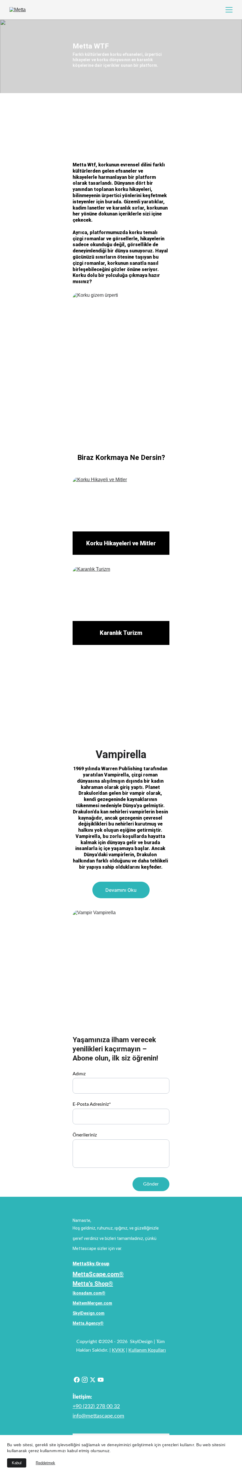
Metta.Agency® (88, 1323)
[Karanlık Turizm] (121, 600)
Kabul (17, 1463)
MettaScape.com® (98, 1274)
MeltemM (82, 1303)
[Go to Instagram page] (85, 1380)
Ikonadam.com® (89, 1293)
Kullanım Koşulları (147, 1350)
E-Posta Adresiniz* (92, 1104)
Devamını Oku (121, 890)
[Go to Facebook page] (77, 1380)
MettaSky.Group (91, 1264)
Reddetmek (45, 1463)
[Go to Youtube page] (101, 1380)
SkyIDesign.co (87, 1313)
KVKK (118, 1350)
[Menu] (229, 9)
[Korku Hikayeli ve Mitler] (121, 510)
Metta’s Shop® (93, 1283)
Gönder (151, 1184)
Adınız (79, 1073)
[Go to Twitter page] (93, 1380)
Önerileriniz (85, 1135)
